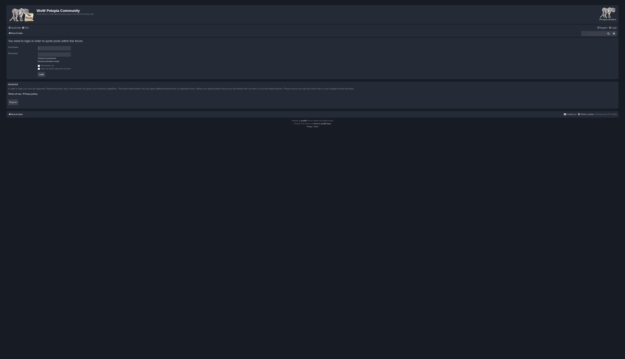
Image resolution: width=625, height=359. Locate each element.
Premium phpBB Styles (322, 123)
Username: (13, 47)
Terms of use (14, 94)
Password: (13, 53)
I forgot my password (47, 58)
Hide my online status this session (55, 69)
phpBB (303, 121)
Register (13, 102)
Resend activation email (48, 61)
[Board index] (22, 14)
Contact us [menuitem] (571, 114)
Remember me (47, 66)
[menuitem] (25, 28)
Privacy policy (30, 94)
